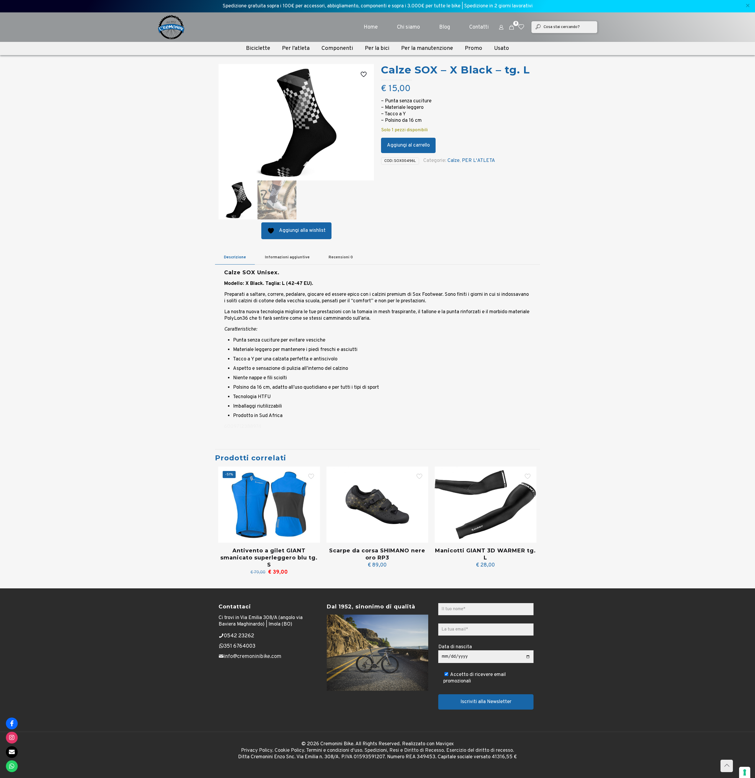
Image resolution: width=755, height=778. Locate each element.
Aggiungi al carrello (408, 145)
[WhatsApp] (12, 766)
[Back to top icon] (726, 766)
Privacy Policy (256, 750)
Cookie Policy (289, 750)
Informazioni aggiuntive (287, 257)
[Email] (12, 752)
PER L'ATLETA (478, 160)
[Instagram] (12, 737)
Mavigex (445, 744)
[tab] (235, 257)
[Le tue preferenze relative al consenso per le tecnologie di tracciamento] (744, 772)
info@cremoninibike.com (252, 656)
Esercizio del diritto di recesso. (480, 750)
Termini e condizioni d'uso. (334, 750)
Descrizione (235, 257)
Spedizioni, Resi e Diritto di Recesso (404, 750)
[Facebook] (12, 723)
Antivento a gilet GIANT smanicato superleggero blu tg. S (269, 557)
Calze (453, 160)
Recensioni (341, 257)
